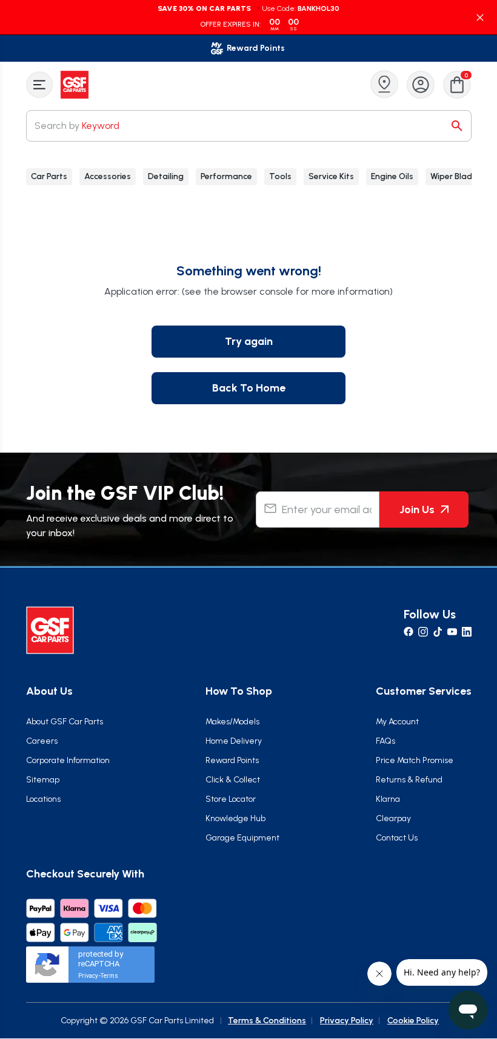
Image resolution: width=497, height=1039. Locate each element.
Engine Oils (392, 176)
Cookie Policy (413, 1020)
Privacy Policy (346, 1020)
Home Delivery (233, 741)
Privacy (88, 975)
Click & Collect (232, 780)
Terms (109, 975)
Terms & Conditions (267, 1020)
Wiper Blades (455, 176)
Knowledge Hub (235, 818)
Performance (226, 176)
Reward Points (232, 760)
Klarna (388, 799)
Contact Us (397, 838)
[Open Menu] (39, 84)
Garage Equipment (242, 838)
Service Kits (331, 176)
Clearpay (393, 818)
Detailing (166, 176)
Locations (43, 799)
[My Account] (420, 84)
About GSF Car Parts (64, 721)
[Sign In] (420, 85)
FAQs (385, 741)
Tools (280, 176)
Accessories (107, 176)
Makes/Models (232, 721)
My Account (397, 721)
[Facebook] (408, 632)
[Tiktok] (437, 632)
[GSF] (76, 84)
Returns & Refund (409, 780)
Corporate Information (68, 760)
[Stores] (384, 84)
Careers (42, 741)
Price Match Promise (414, 760)
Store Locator (230, 799)
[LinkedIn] (467, 632)
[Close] (480, 17)
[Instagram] (423, 632)
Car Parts (49, 176)
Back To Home (248, 388)
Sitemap (42, 780)
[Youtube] (452, 632)
